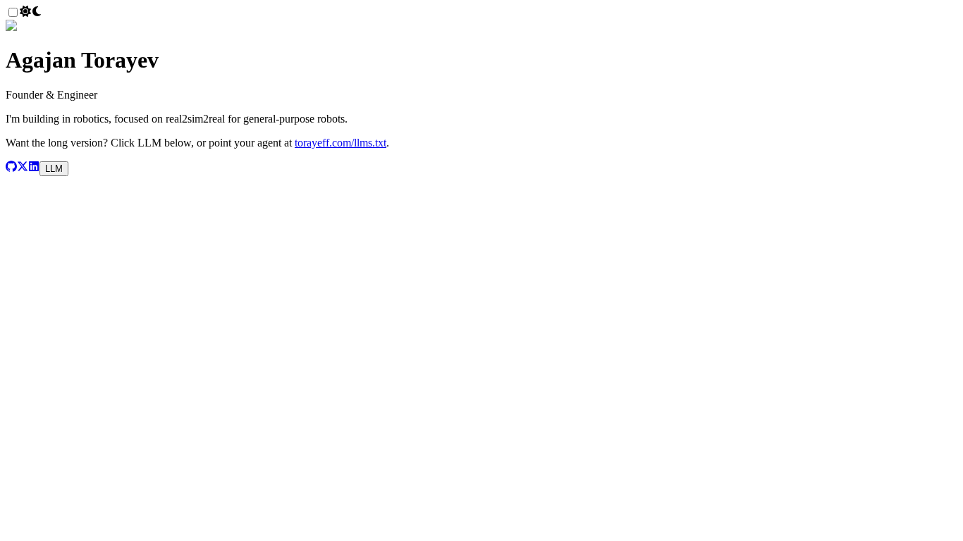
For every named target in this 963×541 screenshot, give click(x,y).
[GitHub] (11, 168)
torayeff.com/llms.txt (340, 143)
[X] (22, 168)
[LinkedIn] (33, 168)
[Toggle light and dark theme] (31, 13)
